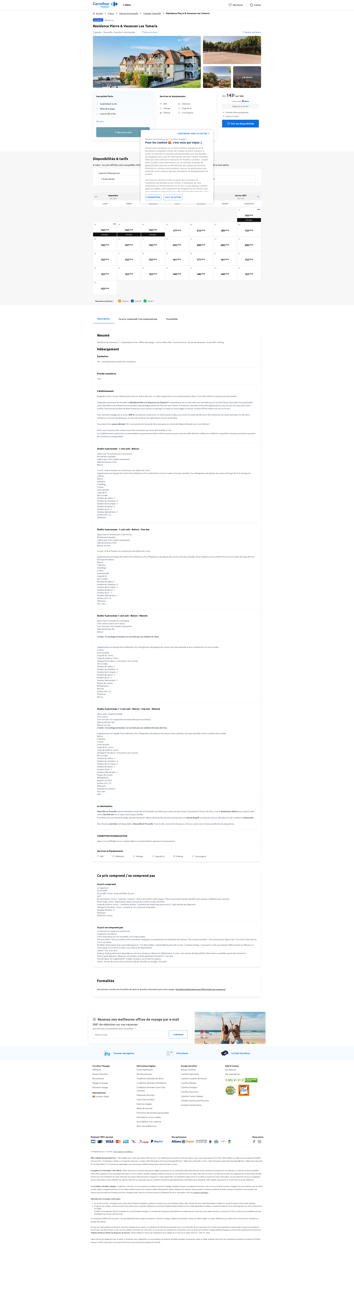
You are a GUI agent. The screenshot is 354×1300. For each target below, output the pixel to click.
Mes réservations (232, 1074)
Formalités (172, 318)
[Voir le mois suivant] (257, 196)
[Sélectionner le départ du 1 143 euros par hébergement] (249, 215)
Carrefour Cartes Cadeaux (192, 1096)
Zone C (151, 301)
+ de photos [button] (247, 77)
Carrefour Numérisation (191, 1105)
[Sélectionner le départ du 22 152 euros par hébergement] (249, 258)
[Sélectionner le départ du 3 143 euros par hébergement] (129, 229)
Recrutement (98, 1078)
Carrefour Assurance (189, 1091)
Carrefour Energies (189, 1087)
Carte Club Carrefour (146, 1099)
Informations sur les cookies (149, 1117)
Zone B (138, 301)
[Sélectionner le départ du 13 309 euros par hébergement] (201, 244)
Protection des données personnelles (153, 1112)
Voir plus (100, 121)
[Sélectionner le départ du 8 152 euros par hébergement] (249, 229)
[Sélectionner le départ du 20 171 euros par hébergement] (201, 258)
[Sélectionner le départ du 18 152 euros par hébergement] (153, 258)
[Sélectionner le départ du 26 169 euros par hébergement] (177, 273)
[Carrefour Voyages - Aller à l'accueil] (105, 5)
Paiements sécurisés (145, 1095)
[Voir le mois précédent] (96, 196)
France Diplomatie (145, 1069)
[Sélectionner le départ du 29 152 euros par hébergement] (249, 273)
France (111, 13)
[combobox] (122, 177)
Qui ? (202, 173)
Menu (128, 4)
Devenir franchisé (100, 1074)
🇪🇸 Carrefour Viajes (100, 1096)
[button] (147, 62)
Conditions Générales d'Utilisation (151, 1083)
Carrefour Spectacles (190, 1074)
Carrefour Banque (188, 1083)
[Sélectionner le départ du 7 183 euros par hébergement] (225, 229)
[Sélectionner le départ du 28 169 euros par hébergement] (225, 273)
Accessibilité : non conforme (149, 1121)
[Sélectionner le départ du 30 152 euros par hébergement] (105, 287)
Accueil (99, 13)
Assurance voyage (100, 1087)
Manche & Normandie (128, 13)
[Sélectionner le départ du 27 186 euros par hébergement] (201, 273)
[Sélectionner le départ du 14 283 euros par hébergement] (225, 244)
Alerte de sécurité (144, 1108)
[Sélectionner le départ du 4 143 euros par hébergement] (153, 229)
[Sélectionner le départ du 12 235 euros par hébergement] (177, 244)
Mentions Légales (144, 1104)
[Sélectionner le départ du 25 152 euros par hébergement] (153, 273)
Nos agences (230, 1069)
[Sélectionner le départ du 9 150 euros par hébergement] (105, 244)
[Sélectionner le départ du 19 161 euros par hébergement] (177, 258)
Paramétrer (153, 197)
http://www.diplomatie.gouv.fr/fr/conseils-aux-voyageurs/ (201, 989)
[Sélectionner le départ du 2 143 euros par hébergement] (105, 229)
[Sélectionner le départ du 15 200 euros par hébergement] (249, 244)
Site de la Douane (144, 1074)
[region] (177, 167)
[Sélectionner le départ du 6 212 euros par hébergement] (201, 229)
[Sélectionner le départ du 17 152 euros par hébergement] (129, 258)
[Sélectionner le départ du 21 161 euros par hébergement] (225, 258)
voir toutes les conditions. (123, 1151)
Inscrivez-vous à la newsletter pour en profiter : (114, 1028)
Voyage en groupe (100, 1083)
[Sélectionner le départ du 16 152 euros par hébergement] (105, 258)
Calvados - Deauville (152, 13)
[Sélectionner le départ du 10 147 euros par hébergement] (129, 244)
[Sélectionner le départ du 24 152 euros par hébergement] (129, 273)
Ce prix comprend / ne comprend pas (138, 318)
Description (103, 318)
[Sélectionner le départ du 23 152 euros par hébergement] (105, 273)
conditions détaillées (200, 1192)
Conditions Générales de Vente (150, 1078)
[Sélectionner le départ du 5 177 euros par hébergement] (177, 229)
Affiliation (96, 1069)
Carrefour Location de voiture (194, 1078)
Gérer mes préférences (146, 1126)
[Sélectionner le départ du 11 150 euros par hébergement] (153, 244)
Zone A (125, 301)
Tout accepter (173, 197)
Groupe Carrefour (188, 1069)
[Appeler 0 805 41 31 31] (243, 1080)
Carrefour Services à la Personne (195, 1100)
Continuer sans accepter (192, 133)
